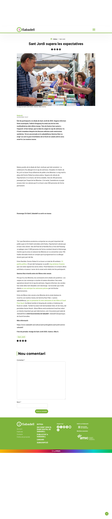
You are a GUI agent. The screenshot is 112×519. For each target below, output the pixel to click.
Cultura (55, 39)
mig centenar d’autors (57, 264)
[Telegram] (67, 428)
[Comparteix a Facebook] (55, 50)
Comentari (21, 360)
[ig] (64, 428)
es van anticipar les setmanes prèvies (35, 288)
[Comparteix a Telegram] (60, 50)
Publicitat (20, 432)
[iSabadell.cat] (17, 32)
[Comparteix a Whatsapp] (57, 50)
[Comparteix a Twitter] (52, 50)
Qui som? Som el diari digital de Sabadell (44, 429)
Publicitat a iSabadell (42, 435)
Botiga (40, 424)
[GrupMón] (56, 451)
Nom (19, 402)
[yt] (70, 428)
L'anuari (40, 440)
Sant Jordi (62, 39)
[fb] (58, 428)
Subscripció (42, 443)
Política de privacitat (23, 437)
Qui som (19, 429)
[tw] (61, 428)
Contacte (20, 434)
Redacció (20, 115)
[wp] (58, 431)
